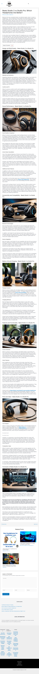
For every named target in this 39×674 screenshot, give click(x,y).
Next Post (36, 524)
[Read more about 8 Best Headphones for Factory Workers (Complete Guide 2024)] (11, 558)
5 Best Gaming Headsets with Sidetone (15, 644)
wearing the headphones (23, 179)
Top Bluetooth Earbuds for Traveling (7, 604)
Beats (8, 14)
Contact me (19, 662)
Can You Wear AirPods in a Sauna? (7, 609)
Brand (23, 545)
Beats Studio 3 (22, 426)
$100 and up (4, 14)
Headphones (11, 14)
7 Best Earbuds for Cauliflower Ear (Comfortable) (10, 549)
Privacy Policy (19, 661)
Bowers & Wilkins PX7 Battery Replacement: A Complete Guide (12, 606)
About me (19, 663)
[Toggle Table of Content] (12, 45)
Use (32, 545)
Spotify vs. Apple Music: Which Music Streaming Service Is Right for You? (13, 611)
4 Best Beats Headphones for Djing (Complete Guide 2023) (27, 544)
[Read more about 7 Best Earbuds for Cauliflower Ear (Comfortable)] (11, 539)
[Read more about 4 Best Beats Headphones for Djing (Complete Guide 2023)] (28, 536)
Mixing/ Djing (30, 545)
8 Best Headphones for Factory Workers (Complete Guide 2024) (9, 566)
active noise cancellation (20, 292)
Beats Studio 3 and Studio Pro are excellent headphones (23, 390)
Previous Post (3, 524)
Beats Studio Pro (23, 428)
